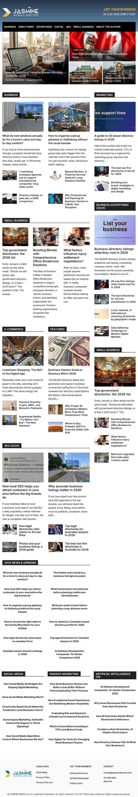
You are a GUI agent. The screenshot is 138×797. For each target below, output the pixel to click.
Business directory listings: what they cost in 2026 (114, 250)
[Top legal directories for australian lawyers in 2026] (55, 529)
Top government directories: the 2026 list (14, 253)
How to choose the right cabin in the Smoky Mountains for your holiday (22, 625)
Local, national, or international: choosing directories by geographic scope (123, 315)
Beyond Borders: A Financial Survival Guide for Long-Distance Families (76, 176)
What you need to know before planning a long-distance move (69, 607)
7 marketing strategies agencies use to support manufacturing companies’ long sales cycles (30, 179)
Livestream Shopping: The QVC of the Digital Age (22, 371)
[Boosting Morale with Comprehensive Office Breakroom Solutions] (46, 236)
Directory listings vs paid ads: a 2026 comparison (30, 198)
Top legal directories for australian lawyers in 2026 (76, 530)
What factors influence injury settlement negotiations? (75, 255)
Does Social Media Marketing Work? (23, 697)
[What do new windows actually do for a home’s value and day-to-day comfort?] (23, 117)
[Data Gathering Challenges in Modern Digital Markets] (101, 331)
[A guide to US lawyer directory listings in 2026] (115, 117)
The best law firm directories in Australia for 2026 (77, 546)
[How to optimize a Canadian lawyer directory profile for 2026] (35, 58)
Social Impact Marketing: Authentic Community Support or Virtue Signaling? (23, 723)
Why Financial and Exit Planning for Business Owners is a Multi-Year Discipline (76, 201)
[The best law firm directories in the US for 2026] (101, 171)
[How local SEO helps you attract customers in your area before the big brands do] (23, 467)
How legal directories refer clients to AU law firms (30, 530)
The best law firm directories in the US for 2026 (123, 170)
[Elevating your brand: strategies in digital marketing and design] (101, 186)
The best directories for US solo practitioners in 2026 (123, 298)
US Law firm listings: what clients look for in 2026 (123, 284)
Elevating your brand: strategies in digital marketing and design (122, 187)
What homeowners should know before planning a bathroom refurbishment (69, 592)
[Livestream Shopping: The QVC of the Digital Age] (23, 351)
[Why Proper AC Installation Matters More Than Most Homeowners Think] (55, 409)
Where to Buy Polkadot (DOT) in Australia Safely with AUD (77, 428)
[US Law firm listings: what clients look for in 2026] (101, 285)
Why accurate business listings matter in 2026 (65, 488)
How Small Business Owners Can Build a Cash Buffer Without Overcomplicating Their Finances (69, 687)
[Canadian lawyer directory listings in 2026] (119, 73)
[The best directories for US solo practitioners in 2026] (101, 299)
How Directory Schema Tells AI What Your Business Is (115, 744)
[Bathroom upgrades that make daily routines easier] (101, 458)
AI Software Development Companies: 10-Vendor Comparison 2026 (69, 654)
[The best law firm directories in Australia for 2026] (55, 547)
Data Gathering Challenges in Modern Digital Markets (119, 332)
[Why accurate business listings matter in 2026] (69, 467)
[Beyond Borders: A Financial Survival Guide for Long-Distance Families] (55, 175)
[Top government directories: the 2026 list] (15, 236)
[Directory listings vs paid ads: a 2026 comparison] (9, 199)
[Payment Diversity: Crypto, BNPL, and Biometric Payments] (9, 406)
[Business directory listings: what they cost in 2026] (115, 230)
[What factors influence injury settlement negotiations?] (77, 236)
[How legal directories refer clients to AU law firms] (9, 529)
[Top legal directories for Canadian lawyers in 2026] (85, 73)
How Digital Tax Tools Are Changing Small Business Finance (68, 741)
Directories (12, 68)
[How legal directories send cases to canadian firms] (102, 46)
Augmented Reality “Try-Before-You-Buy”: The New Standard (30, 421)
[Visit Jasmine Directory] (20, 16)
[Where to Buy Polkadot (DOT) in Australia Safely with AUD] (55, 427)
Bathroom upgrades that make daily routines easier (122, 457)
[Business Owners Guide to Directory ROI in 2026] (69, 351)
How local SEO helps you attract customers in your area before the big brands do (21, 491)
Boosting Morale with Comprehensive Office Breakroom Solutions (46, 257)
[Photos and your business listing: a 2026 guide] (9, 547)
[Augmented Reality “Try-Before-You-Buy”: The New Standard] (9, 420)
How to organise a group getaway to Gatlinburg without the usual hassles (68, 139)
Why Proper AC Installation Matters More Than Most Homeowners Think (76, 410)
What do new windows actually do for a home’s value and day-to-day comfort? (22, 139)
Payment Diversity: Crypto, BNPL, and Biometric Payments (30, 405)
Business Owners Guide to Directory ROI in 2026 (65, 371)
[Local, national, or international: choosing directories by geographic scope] (101, 314)
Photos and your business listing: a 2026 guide (30, 546)
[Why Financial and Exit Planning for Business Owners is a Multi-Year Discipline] (55, 199)
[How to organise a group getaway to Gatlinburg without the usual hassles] (69, 117)
